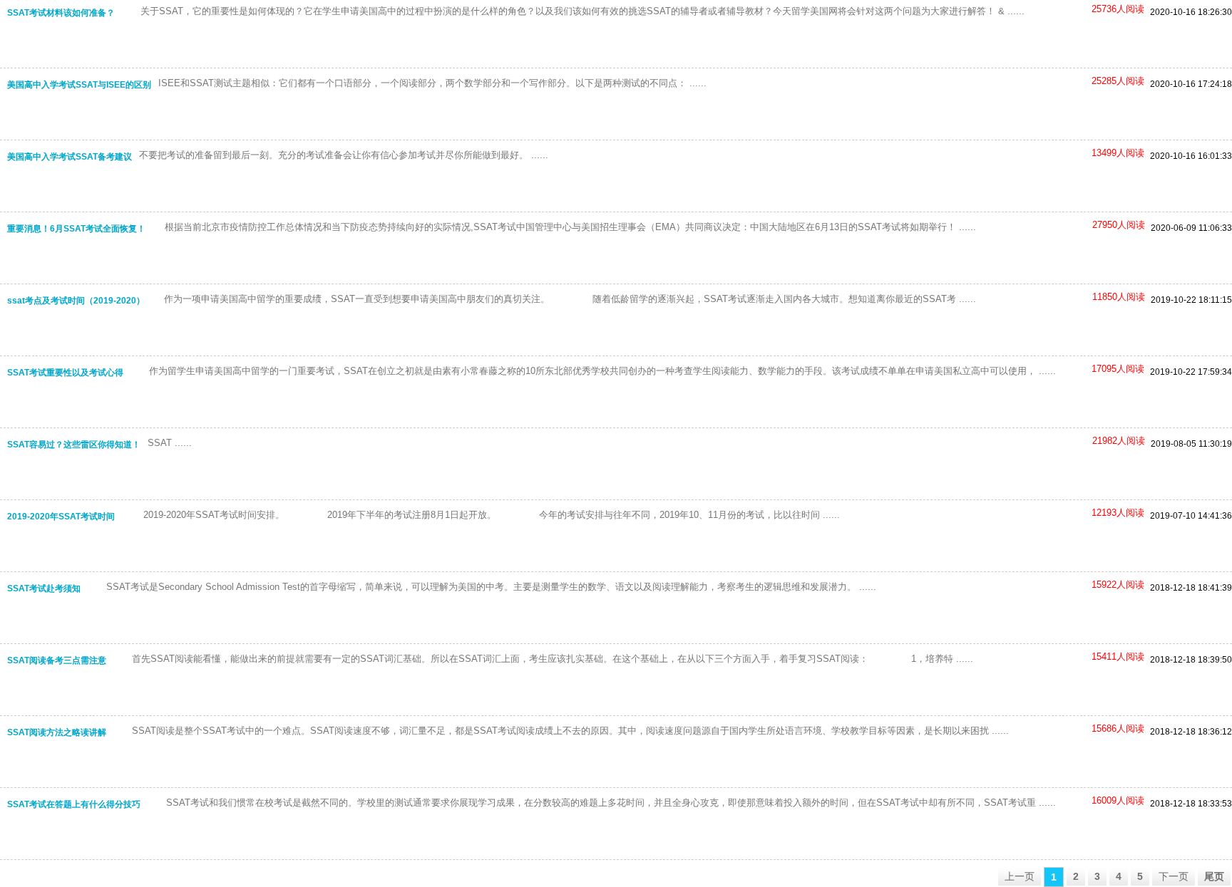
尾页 (1214, 876)
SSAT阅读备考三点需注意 (56, 660)
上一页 (1020, 876)
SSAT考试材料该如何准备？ (61, 13)
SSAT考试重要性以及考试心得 (65, 373)
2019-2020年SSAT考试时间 (61, 517)
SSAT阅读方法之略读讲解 (56, 732)
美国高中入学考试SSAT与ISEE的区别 (79, 85)
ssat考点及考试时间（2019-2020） (76, 301)
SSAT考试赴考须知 (44, 588)
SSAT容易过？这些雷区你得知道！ (73, 445)
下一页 (1174, 876)
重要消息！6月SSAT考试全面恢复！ (76, 229)
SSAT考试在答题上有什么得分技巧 (73, 804)
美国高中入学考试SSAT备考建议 (69, 157)
